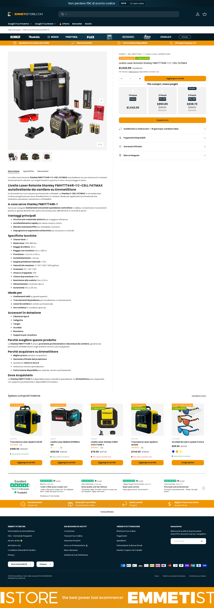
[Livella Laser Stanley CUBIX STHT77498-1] (107, 420)
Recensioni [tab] (43, 171)
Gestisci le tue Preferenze (76, 555)
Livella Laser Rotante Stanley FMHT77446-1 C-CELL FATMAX (37, 30)
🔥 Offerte (64, 23)
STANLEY (122, 54)
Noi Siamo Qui (14, 545)
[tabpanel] (57, 279)
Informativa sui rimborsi (197, 576)
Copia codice (138, 3)
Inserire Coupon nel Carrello (129, 550)
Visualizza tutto (199, 395)
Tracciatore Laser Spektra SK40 (26, 442)
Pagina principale (14, 30)
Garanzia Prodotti (72, 540)
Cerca (157, 576)
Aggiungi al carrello (175, 78)
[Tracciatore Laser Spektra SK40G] (147, 420)
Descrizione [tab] (13, 171)
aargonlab (21, 578)
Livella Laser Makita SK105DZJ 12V (65, 443)
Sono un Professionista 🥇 (76, 545)
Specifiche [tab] (28, 171)
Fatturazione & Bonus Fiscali (129, 545)
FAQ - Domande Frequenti (20, 536)
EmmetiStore (17, 576)
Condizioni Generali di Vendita (22, 550)
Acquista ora (162, 120)
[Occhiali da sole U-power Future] (188, 420)
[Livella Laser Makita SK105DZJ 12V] (66, 420)
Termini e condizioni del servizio (174, 576)
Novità (88, 23)
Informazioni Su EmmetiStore (21, 531)
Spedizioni (121, 540)
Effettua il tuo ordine (126, 531)
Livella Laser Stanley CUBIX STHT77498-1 (104, 443)
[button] (204, 14)
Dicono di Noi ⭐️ (15, 540)
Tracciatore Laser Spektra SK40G (144, 443)
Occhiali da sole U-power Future (188, 442)
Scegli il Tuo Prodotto (18, 23)
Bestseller (77, 23)
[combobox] (118, 14)
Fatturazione (134, 72)
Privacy (11, 555)
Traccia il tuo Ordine (73, 536)
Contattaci (69, 531)
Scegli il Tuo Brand (44, 23)
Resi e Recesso (71, 550)
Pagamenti (122, 536)
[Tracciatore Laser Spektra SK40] (26, 420)
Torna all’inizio (107, 512)
